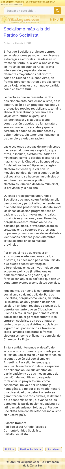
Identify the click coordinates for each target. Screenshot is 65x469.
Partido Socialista (30, 449)
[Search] (57, 10)
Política (9, 449)
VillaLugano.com (28, 462)
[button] (54, 19)
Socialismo (53, 449)
